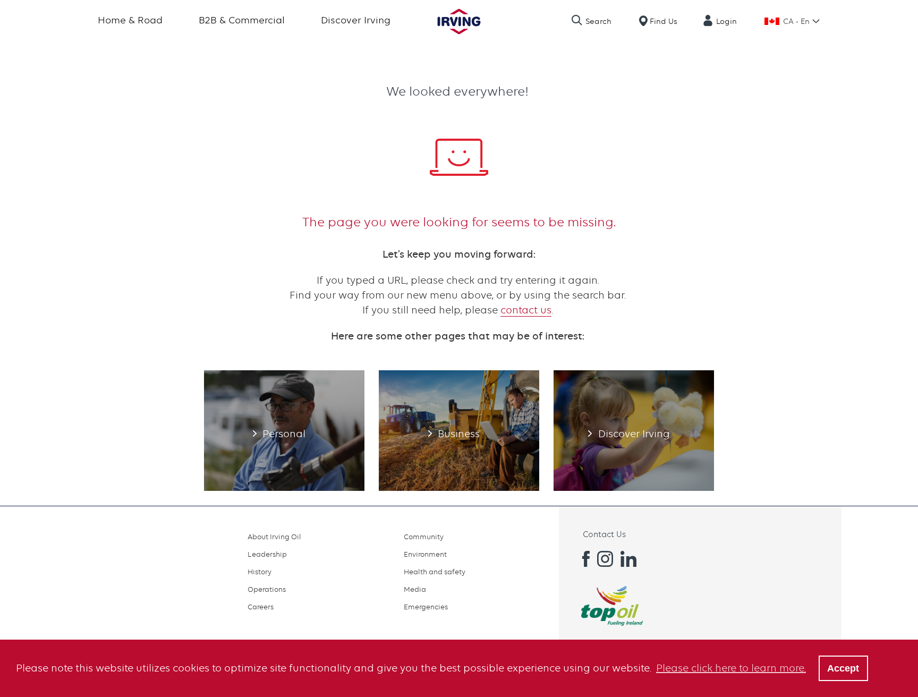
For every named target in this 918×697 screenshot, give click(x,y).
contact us (525, 310)
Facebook (582, 559)
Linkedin (628, 559)
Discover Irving (355, 20)
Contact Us (604, 534)
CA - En (796, 21)
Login (726, 21)
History (259, 571)
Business (459, 430)
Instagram (605, 559)
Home (459, 21)
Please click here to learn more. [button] (731, 668)
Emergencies (426, 606)
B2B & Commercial (242, 20)
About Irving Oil (274, 536)
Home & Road (130, 20)
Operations (267, 589)
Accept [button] (843, 668)
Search (598, 21)
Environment (425, 554)
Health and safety (434, 571)
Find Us (663, 21)
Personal (284, 430)
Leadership (267, 554)
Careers (261, 606)
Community (424, 536)
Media (415, 589)
